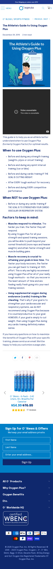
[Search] (44, 8)
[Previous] (5, 393)
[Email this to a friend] (37, 358)
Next (46, 19)
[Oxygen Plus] (26, 8)
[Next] (43, 393)
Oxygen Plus (17, 547)
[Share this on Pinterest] (30, 358)
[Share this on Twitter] (15, 358)
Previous (38, 19)
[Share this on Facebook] (23, 358)
